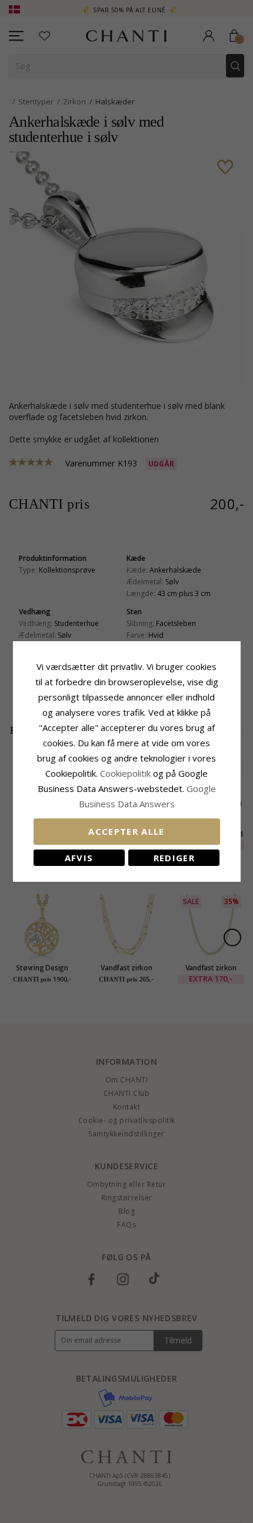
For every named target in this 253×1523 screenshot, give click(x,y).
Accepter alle (126, 831)
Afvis (79, 858)
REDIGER (174, 858)
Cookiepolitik (125, 773)
